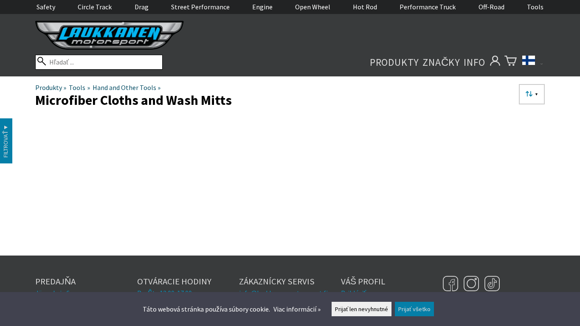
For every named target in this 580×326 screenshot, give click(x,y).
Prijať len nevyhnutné (361, 309)
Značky (441, 62)
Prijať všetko (414, 309)
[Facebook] (451, 284)
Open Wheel (312, 7)
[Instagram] (472, 284)
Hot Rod (365, 7)
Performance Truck (428, 7)
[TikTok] (492, 284)
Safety (46, 7)
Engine (262, 7)
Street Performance (200, 7)
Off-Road (491, 7)
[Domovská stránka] (109, 47)
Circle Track (95, 7)
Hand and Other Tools (126, 87)
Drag (142, 7)
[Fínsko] (532, 62)
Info (474, 62)
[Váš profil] (495, 62)
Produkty (394, 62)
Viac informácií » (297, 309)
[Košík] (510, 62)
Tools (535, 7)
